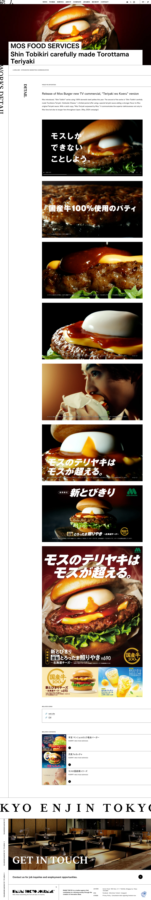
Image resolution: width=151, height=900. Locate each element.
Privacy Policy (107, 895)
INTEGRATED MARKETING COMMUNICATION (35, 70)
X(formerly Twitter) (114, 893)
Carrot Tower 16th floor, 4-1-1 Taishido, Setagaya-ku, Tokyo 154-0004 (120, 889)
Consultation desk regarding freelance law (124, 895)
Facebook (105, 893)
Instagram (124, 893)
